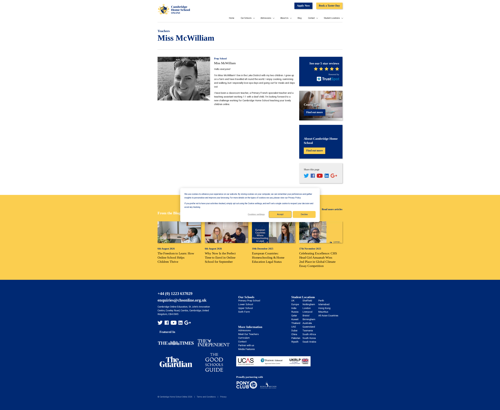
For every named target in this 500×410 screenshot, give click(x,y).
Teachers (164, 31)
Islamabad (323, 304)
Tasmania (307, 330)
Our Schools (246, 18)
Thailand (295, 323)
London (306, 308)
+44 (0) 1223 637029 (175, 293)
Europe (295, 304)
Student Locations (332, 18)
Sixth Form (244, 311)
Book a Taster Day (329, 5)
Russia (294, 311)
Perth (321, 300)
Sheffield (307, 300)
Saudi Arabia (309, 341)
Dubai (294, 330)
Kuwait (294, 319)
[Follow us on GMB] (334, 176)
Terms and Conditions (206, 397)
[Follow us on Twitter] (306, 176)
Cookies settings (256, 214)
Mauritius (323, 311)
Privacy (223, 397)
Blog (300, 18)
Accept (280, 214)
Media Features (246, 349)
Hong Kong (324, 308)
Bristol (305, 315)
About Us (284, 18)
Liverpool (307, 311)
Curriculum (244, 337)
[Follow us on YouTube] (320, 176)
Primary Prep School (249, 300)
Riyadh (294, 341)
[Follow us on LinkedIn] (327, 176)
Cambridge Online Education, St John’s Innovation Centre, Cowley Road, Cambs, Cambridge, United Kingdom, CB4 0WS (184, 310)
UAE (293, 326)
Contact (311, 18)
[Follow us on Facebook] (313, 176)
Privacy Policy (294, 197)
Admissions (266, 18)
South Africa (309, 334)
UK (292, 300)
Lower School (245, 304)
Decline (304, 214)
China (294, 334)
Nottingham (308, 304)
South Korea (309, 338)
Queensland (308, 326)
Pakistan (295, 338)
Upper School (245, 308)
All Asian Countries (328, 315)
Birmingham (308, 319)
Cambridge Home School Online (174, 9)
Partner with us (246, 345)
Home (231, 18)
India (293, 308)
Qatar (294, 315)
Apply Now (303, 5)
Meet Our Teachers (248, 334)
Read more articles (332, 209)
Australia (307, 323)
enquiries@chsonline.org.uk (182, 300)
